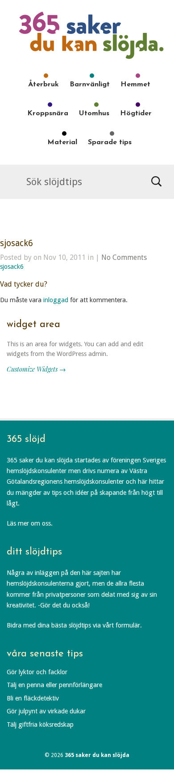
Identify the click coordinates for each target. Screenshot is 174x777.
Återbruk (43, 84)
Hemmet (135, 84)
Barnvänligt (90, 84)
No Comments (124, 257)
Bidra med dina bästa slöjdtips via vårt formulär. (74, 625)
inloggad (55, 300)
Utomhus (94, 113)
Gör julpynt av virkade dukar (46, 711)
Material (62, 142)
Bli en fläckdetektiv (33, 698)
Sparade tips (110, 142)
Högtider (136, 113)
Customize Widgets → (36, 368)
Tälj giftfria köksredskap (40, 724)
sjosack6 (16, 243)
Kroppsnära (47, 113)
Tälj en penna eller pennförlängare (54, 684)
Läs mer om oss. (30, 523)
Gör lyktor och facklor (37, 672)
